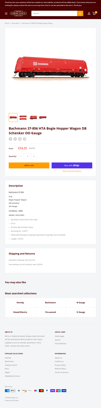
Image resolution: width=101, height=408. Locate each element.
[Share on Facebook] (10, 139)
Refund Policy (60, 368)
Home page (59, 336)
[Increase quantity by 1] (34, 156)
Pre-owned (50, 312)
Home (7, 23)
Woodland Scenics (12, 376)
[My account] (89, 13)
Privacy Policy (60, 365)
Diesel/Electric (20, 312)
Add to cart (29, 165)
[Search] (80, 13)
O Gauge (81, 312)
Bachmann (50, 302)
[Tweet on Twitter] (20, 139)
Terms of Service (61, 372)
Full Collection (60, 343)
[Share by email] (24, 139)
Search (57, 340)
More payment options (72, 171)
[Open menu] (6, 14)
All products (16, 23)
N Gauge (81, 302)
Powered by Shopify (11, 400)
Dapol (7, 372)
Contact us (59, 361)
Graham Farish (11, 365)
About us (58, 358)
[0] (94, 13)
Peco (7, 368)
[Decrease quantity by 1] (21, 156)
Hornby (20, 302)
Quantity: (13, 156)
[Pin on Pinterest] (15, 139)
